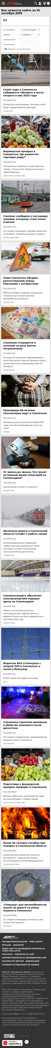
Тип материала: (9, 30)
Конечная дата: (9, 44)
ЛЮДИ (6, 432)
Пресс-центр (35, 941)
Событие (8, 111)
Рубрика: (6, 35)
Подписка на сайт (24, 954)
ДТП (5, 682)
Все (5, 20)
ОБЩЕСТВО (8, 302)
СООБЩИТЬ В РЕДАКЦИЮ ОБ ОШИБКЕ (20, 965)
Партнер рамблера (23, 1036)
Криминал (8, 370)
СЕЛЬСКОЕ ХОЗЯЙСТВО (14, 176)
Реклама (6, 945)
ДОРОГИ (7, 926)
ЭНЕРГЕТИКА (9, 623)
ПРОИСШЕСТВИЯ (11, 237)
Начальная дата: (9, 40)
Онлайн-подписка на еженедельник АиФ (24, 958)
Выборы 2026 (32, 961)
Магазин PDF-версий (13, 961)
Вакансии (18, 945)
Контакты (7, 954)
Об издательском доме (14, 941)
